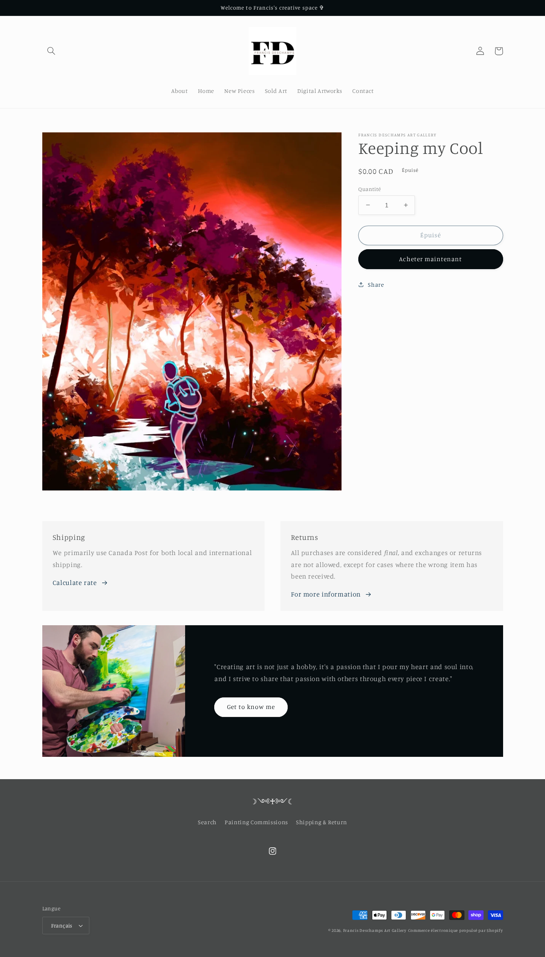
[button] (51, 51)
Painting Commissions (256, 822)
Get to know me (251, 707)
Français (62, 925)
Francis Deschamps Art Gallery (375, 930)
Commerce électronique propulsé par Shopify (455, 930)
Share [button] (376, 284)
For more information (326, 594)
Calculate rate (75, 583)
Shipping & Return (321, 822)
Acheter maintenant (430, 259)
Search (207, 822)
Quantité (369, 188)
